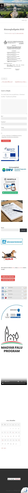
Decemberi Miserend (6, 82)
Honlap (2, 127)
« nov (2, 448)
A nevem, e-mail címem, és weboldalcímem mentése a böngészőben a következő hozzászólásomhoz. (12, 136)
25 (19, 440)
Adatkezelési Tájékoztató (8, 276)
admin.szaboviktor (20, 33)
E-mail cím (3, 122)
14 (8, 436)
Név (2, 116)
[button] (2, 5)
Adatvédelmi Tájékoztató (8, 280)
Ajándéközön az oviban (21, 82)
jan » (5, 448)
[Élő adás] (3, 288)
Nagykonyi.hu (14, 4)
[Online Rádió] (25, 288)
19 (2, 440)
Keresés (2, 227)
